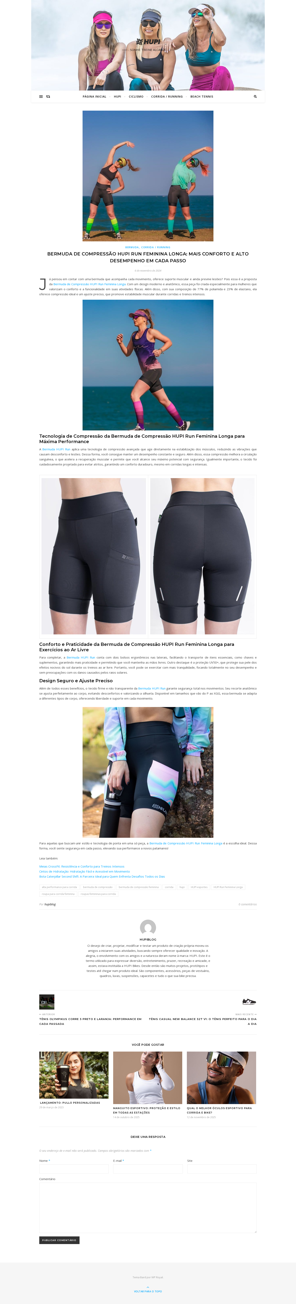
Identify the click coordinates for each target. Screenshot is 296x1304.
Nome (44, 1161)
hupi (182, 887)
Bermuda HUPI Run (56, 449)
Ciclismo (136, 96)
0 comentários (248, 904)
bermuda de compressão (98, 887)
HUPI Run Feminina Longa (228, 887)
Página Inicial (94, 96)
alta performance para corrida (59, 887)
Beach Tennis (201, 96)
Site (190, 1161)
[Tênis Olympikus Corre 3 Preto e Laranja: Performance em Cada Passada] (46, 1002)
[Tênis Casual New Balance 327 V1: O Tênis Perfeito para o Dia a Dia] (249, 1002)
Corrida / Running (167, 96)
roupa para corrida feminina (58, 894)
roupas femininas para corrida (98, 894)
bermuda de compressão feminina (139, 887)
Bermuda (132, 247)
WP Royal (157, 1277)
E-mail (118, 1161)
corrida (169, 887)
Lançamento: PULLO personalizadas (69, 1102)
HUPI (117, 96)
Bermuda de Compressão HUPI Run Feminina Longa (89, 284)
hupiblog (50, 904)
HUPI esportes (199, 887)
